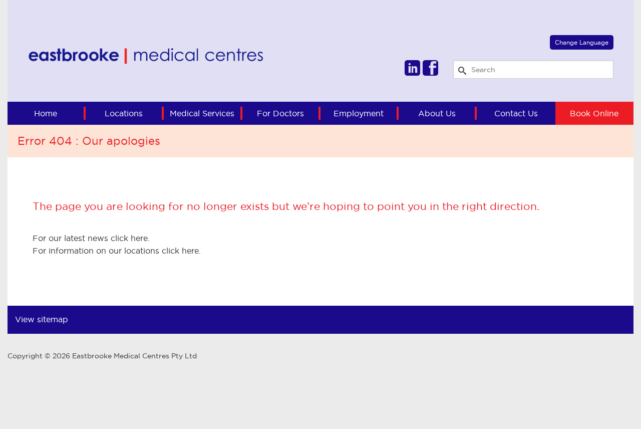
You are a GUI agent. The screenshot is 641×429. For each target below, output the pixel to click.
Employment (359, 113)
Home (45, 113)
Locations (124, 113)
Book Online (594, 113)
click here (129, 238)
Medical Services (202, 113)
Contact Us (516, 113)
